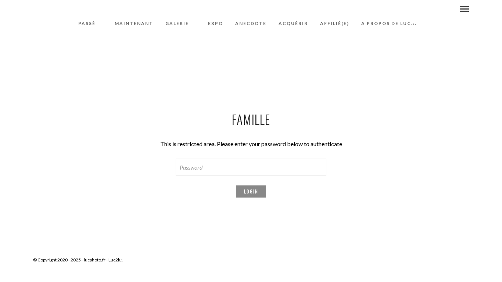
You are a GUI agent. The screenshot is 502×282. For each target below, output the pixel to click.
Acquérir (293, 23)
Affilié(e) (334, 23)
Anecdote (250, 23)
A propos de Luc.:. (389, 23)
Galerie (177, 23)
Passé (87, 23)
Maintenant (134, 23)
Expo (215, 23)
